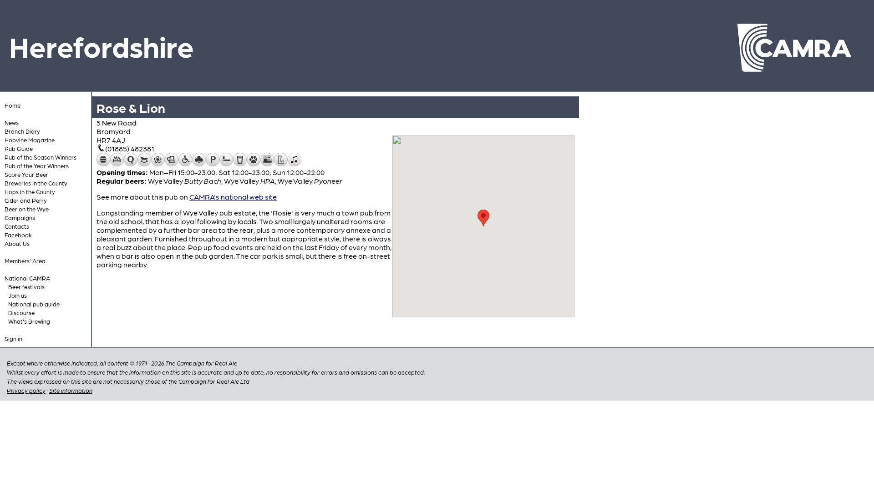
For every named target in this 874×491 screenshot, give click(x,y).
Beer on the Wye (27, 208)
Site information (70, 390)
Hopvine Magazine (30, 139)
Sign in (13, 338)
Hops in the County (30, 191)
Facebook (18, 234)
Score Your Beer (26, 174)
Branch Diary (22, 131)
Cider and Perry (26, 200)
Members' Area (25, 260)
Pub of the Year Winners (37, 165)
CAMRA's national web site (233, 196)
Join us (17, 295)
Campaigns (20, 217)
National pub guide (34, 304)
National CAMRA (27, 278)
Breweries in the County (36, 183)
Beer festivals (26, 286)
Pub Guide (19, 148)
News (12, 122)
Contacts (17, 226)
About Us (17, 243)
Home (12, 105)
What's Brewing (29, 321)
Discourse (21, 312)
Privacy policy (26, 390)
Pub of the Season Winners (40, 157)
